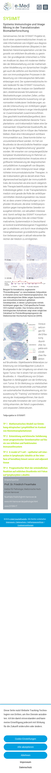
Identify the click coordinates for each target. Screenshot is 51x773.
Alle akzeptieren (25, 746)
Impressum (25, 762)
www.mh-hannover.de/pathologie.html (21, 501)
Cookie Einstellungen (25, 738)
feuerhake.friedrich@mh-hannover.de (20, 496)
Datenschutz (25, 767)
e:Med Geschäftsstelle (18, 519)
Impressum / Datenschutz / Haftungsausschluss (24, 522)
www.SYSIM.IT (10, 506)
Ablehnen (25, 755)
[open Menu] (45, 7)
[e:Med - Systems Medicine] (16, 6)
